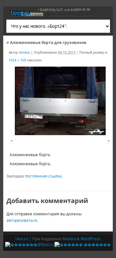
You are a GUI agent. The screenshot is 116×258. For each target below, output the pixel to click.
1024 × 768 (17, 60)
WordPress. (91, 239)
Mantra (69, 239)
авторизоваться (21, 220)
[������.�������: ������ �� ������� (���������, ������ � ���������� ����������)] (82, 245)
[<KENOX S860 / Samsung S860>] (60, 101)
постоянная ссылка (43, 176)
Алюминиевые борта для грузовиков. (46, 42)
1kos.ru (20, 12)
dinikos (24, 52)
